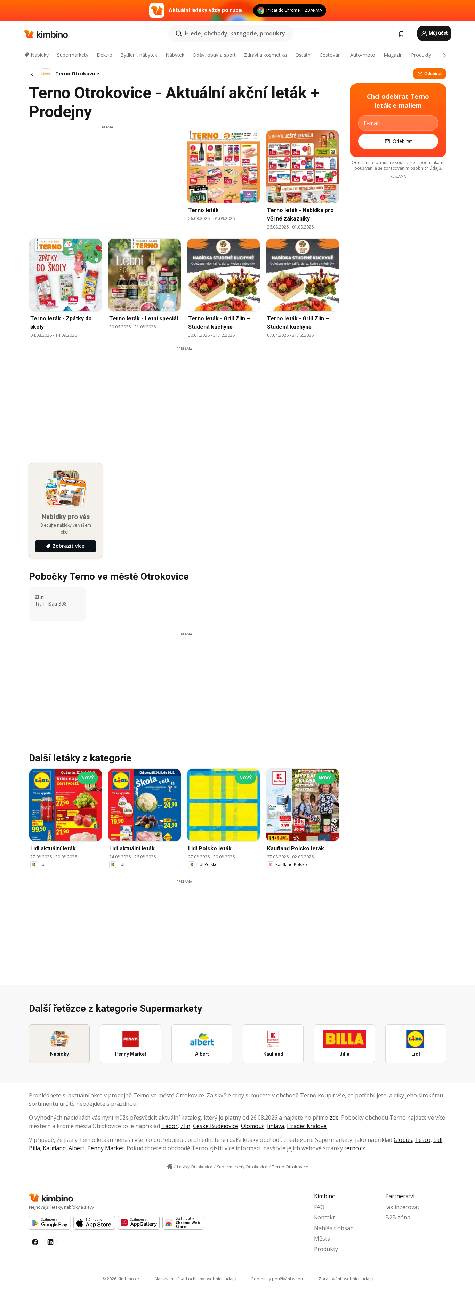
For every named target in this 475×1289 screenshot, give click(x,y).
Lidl (437, 1140)
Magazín (393, 54)
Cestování (331, 54)
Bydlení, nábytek (138, 54)
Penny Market (105, 1148)
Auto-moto (362, 54)
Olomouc (252, 1126)
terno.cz (354, 1148)
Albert (76, 1148)
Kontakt (324, 1217)
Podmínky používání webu (277, 1279)
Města (322, 1238)
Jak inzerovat (402, 1207)
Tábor (169, 1126)
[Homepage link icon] (169, 1166)
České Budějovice (215, 1126)
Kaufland (54, 1148)
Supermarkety (72, 54)
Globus (403, 1140)
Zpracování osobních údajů (346, 1279)
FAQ (319, 1207)
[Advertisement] (105, 178)
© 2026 (120, 1279)
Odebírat (433, 74)
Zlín (185, 1126)
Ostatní (303, 54)
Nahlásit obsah (334, 1228)
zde (334, 1117)
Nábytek (175, 54)
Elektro (104, 54)
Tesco (422, 1140)
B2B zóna (397, 1217)
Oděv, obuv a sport (214, 54)
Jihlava (275, 1126)
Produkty (421, 54)
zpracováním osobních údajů (412, 168)
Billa (34, 1148)
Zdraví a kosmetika (265, 54)
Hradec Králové (307, 1126)
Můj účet (438, 33)
